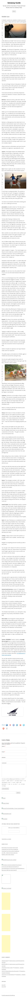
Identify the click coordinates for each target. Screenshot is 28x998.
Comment (4, 763)
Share (3, 725)
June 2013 (4, 986)
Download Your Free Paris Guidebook (10, 849)
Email (3, 751)
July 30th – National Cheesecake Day (10, 852)
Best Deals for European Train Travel (10, 847)
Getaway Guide (14, 3)
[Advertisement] (6, 901)
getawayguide (5, 960)
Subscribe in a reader (6, 839)
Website (3, 757)
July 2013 (3, 985)
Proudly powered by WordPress (8, 995)
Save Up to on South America (8, 974)
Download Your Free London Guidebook (10, 851)
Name (3, 746)
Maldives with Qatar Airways (8, 854)
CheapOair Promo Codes (7, 967)
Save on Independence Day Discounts (10, 971)
